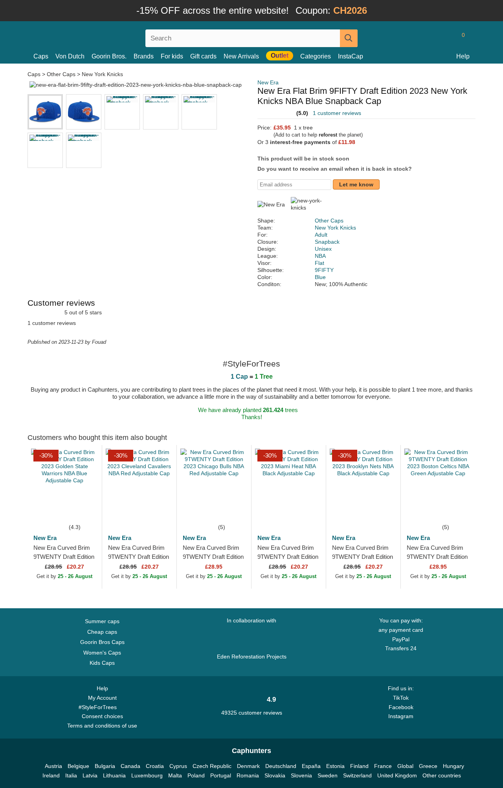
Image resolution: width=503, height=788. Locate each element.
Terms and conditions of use (102, 725)
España (311, 766)
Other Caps (61, 74)
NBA (320, 256)
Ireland (51, 775)
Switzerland (357, 775)
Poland (196, 775)
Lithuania (114, 775)
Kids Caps (102, 663)
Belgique (78, 766)
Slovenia (301, 775)
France (383, 766)
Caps (40, 56)
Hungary (453, 766)
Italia (71, 775)
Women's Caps (102, 652)
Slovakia (274, 775)
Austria (53, 766)
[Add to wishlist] (84, 510)
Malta (175, 775)
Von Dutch (69, 56)
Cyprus (178, 766)
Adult (321, 235)
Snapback (327, 242)
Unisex (323, 249)
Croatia (155, 766)
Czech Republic (212, 766)
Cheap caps (102, 632)
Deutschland (280, 766)
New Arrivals (241, 56)
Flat (319, 263)
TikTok (401, 698)
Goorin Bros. (109, 56)
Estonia (335, 766)
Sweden (328, 775)
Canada (130, 766)
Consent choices (102, 716)
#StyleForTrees (99, 707)
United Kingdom (397, 775)
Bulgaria (105, 766)
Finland (359, 766)
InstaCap (350, 56)
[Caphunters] (102, 36)
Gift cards (203, 56)
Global (405, 766)
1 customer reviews (337, 113)
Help (463, 56)
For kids (172, 56)
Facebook (401, 707)
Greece (428, 766)
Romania (248, 775)
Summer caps (102, 621)
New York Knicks (102, 74)
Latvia (90, 775)
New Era (268, 82)
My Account (102, 698)
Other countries (441, 775)
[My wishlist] (446, 38)
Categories (315, 56)
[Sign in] (430, 38)
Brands (144, 56)
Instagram (400, 716)
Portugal (220, 775)
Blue (320, 277)
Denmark (248, 766)
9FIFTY (324, 270)
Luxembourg (147, 775)
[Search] (349, 38)
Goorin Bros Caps (102, 642)
